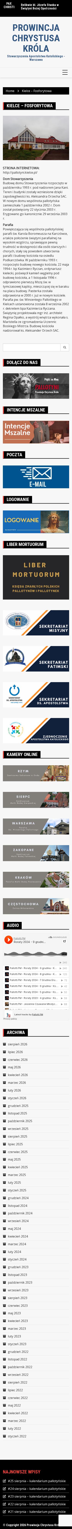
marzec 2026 (17, 1082)
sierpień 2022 (17, 1382)
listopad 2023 (17, 1275)
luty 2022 (14, 1428)
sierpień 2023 (17, 1298)
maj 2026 (14, 1067)
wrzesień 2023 (18, 1290)
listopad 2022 (17, 1359)
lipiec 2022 (15, 1390)
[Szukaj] (64, 347)
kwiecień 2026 (18, 1075)
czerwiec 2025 (18, 1152)
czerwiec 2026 (18, 1060)
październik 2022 (20, 1367)
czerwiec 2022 (18, 1398)
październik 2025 (20, 1121)
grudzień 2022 (18, 1352)
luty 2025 (14, 1182)
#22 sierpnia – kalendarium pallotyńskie (37, 1504)
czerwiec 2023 (18, 1305)
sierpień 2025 (17, 1136)
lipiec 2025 (15, 1144)
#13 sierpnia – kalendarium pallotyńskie (38, 7)
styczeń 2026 (17, 1098)
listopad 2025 (17, 1113)
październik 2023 (20, 1282)
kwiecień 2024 (18, 1236)
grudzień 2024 (18, 1198)
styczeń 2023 (17, 1344)
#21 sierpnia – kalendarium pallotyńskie (37, 1512)
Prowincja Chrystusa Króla (36, 38)
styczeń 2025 (17, 1190)
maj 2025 (14, 1159)
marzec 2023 (17, 1328)
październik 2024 (20, 1213)
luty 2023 (14, 1336)
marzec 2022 (17, 1421)
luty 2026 (14, 1090)
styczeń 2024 (17, 1259)
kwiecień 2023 (18, 1321)
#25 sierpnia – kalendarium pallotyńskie (37, 1481)
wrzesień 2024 (18, 1221)
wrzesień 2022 (18, 1375)
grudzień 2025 (18, 1106)
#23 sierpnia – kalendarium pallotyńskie (37, 1496)
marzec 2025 (17, 1175)
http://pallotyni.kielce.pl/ (20, 172)
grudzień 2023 (18, 1267)
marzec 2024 (17, 1244)
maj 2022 (14, 1405)
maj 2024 (14, 1229)
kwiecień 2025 (18, 1167)
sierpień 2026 (17, 1044)
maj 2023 (14, 1313)
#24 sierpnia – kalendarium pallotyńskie (37, 1489)
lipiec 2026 (15, 1052)
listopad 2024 (17, 1206)
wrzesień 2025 (18, 1129)
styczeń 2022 (17, 1436)
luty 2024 (14, 1252)
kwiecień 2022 (18, 1413)
